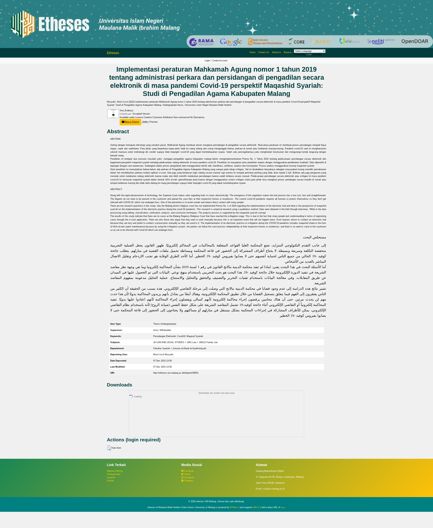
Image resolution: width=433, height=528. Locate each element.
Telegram (188, 480)
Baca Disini (131, 122)
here (283, 507)
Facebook (189, 471)
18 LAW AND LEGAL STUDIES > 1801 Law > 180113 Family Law (185, 342)
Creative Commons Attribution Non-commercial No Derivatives (174, 117)
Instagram (189, 477)
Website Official (114, 471)
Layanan (111, 477)
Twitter (187, 474)
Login (207, 60)
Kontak (110, 480)
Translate (317, 54)
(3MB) (136, 122)
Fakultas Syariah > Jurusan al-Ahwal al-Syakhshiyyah (179, 348)
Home (252, 52)
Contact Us (263, 52)
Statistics (276, 52)
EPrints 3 (234, 507)
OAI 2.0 (257, 507)
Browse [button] (287, 52)
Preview (153, 122)
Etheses (113, 53)
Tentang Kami (113, 474)
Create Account (219, 60)
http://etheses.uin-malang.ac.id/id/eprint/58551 (176, 373)
